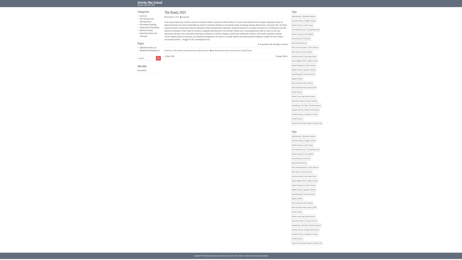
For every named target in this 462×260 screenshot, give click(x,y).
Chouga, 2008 (281, 56)
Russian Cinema (311, 101)
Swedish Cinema (297, 114)
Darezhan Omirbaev (218, 51)
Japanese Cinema (309, 70)
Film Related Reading (148, 24)
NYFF (314, 88)
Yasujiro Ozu (317, 123)
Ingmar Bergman (298, 65)
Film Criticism (313, 48)
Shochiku (305, 105)
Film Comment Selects (233, 51)
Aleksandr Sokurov (309, 16)
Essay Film (306, 39)
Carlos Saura (308, 25)
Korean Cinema (309, 74)
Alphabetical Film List (148, 47)
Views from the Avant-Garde (301, 123)
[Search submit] (158, 58)
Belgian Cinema (310, 21)
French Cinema (307, 52)
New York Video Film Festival (301, 88)
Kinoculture (142, 70)
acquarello (185, 17)
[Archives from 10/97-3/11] (229, 256)
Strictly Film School (150, 3)
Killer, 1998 (170, 56)
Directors (143, 16)
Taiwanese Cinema (311, 114)
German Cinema (297, 56)
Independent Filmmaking (149, 27)
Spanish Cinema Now (312, 110)
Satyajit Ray (296, 105)
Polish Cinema (297, 92)
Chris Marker (309, 34)
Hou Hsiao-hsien (310, 56)
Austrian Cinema (297, 21)
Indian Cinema (312, 61)
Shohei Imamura (315, 105)
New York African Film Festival (302, 83)
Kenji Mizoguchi (297, 74)
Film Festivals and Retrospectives (185, 51)
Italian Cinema (297, 70)
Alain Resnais (296, 16)
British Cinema (297, 25)
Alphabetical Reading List (150, 50)
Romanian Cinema (298, 101)
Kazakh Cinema (247, 51)
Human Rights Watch (299, 61)
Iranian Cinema (310, 65)
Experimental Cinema (299, 43)
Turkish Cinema (297, 119)
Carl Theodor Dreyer (299, 30)
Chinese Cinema (297, 34)
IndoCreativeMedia (261, 256)
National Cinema (146, 30)
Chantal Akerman (313, 30)
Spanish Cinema (297, 110)
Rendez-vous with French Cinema (303, 97)
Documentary (296, 39)
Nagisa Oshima (297, 79)
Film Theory (296, 52)
